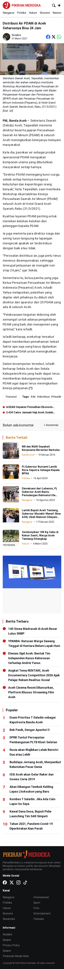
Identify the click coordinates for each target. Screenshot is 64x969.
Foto (36, 908)
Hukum (33, 12)
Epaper (7, 939)
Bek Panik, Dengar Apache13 (29, 730)
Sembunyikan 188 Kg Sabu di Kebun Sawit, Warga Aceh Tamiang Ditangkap (40, 535)
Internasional (41, 897)
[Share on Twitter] (53, 37)
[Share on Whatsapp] (59, 37)
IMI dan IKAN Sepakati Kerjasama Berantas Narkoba (41, 448)
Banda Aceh (28, 454)
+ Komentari (51, 425)
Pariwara (38, 918)
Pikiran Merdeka (26, 5)
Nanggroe (8, 12)
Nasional (58, 12)
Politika (21, 12)
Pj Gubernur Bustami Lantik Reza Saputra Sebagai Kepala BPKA (41, 470)
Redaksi (7, 934)
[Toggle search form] (54, 5)
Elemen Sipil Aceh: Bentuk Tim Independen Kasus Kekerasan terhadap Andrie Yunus (29, 658)
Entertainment (42, 913)
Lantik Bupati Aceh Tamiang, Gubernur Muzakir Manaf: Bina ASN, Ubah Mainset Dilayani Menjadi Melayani (41, 515)
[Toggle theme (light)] (59, 5)
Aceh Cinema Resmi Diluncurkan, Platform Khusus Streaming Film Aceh (31, 692)
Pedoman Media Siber (16, 956)
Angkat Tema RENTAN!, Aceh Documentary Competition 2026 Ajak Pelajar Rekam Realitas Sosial (34, 675)
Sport (36, 902)
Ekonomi (45, 12)
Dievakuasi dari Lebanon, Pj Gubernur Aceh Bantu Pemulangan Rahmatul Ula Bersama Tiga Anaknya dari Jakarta (39, 495)
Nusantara (9, 918)
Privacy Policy (11, 945)
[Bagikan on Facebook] (48, 37)
